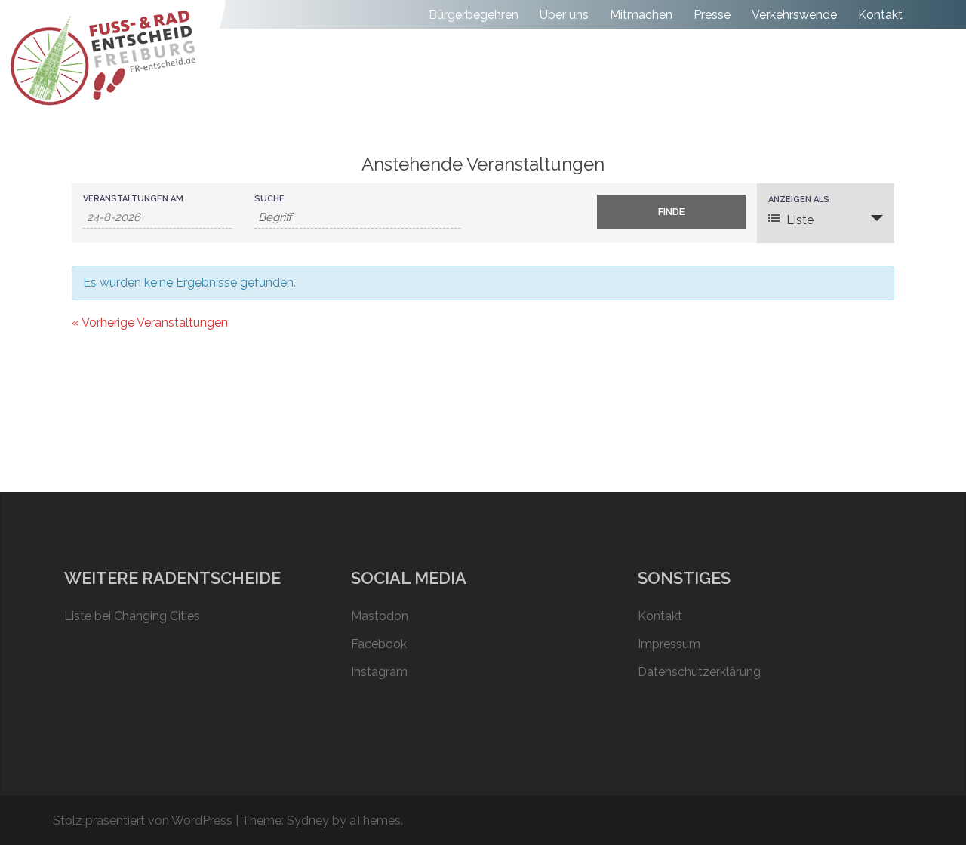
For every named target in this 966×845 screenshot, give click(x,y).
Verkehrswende (794, 15)
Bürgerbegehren (473, 15)
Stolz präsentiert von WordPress (142, 820)
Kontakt (880, 15)
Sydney (308, 820)
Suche (269, 199)
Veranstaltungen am (133, 199)
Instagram (379, 672)
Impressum (669, 644)
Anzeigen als (798, 199)
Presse (712, 15)
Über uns (564, 15)
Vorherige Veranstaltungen (150, 322)
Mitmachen (641, 15)
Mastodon (379, 616)
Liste (800, 220)
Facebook (379, 644)
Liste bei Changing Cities (132, 616)
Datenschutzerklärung (699, 672)
